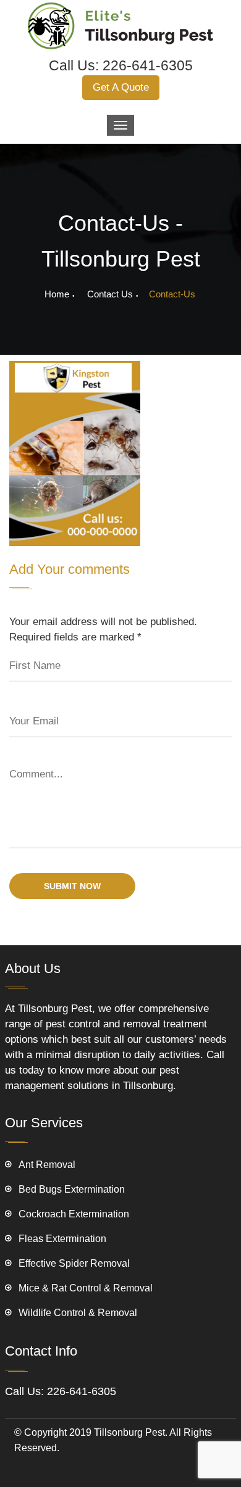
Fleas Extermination (62, 1238)
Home (56, 294)
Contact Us (110, 294)
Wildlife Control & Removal (78, 1312)
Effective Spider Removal (74, 1263)
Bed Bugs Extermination (72, 1189)
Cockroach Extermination (74, 1214)
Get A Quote (121, 87)
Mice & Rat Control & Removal (86, 1288)
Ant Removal (47, 1164)
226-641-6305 (148, 65)
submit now (72, 886)
